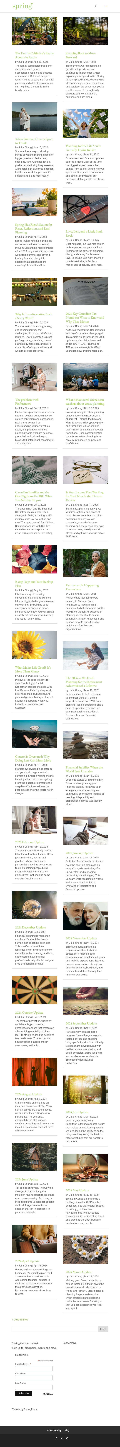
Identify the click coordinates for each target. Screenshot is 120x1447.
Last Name (20, 1383)
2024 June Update (26, 1179)
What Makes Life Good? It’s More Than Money (33, 669)
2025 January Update (79, 853)
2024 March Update (79, 1272)
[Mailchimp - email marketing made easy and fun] (48, 1396)
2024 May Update (77, 1190)
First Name (20, 1373)
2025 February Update (29, 842)
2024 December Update (30, 927)
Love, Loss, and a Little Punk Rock (84, 233)
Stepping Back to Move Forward (81, 55)
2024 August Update (28, 1094)
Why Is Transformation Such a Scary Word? (33, 316)
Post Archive (69, 1342)
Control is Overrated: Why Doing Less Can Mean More (33, 758)
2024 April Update (27, 1261)
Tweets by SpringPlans (24, 1409)
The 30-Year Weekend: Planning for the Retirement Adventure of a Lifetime (84, 682)
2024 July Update (77, 1112)
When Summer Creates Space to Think (34, 141)
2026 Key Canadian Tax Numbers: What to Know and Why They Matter (85, 317)
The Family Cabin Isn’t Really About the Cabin (34, 55)
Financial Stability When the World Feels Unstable (84, 769)
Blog (67, 1430)
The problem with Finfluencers (27, 401)
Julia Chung (25, 61)
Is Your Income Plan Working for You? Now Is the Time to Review (85, 496)
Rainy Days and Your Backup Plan (34, 584)
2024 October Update (29, 1012)
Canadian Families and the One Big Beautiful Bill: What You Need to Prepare (33, 496)
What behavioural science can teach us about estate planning (85, 401)
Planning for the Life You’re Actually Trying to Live (83, 148)
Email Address (23, 1364)
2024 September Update (81, 1023)
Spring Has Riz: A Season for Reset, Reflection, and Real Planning (33, 228)
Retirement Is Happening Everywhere (82, 587)
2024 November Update (81, 938)
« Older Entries (20, 1319)
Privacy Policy (54, 1430)
